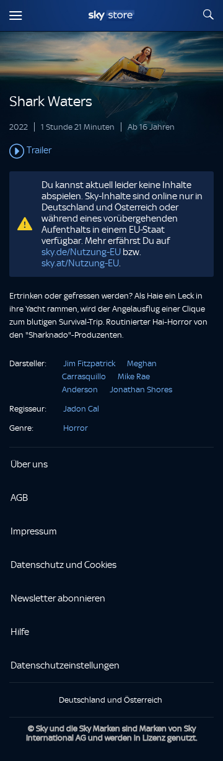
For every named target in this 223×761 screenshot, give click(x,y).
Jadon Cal (81, 408)
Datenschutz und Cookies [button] (63, 564)
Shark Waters (50, 101)
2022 (18, 127)
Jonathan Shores (141, 389)
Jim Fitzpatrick (89, 363)
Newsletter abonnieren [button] (58, 598)
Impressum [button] (34, 531)
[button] (111, 151)
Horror (75, 428)
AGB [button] (19, 497)
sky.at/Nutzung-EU (80, 263)
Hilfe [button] (20, 631)
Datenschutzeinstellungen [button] (65, 665)
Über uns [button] (29, 464)
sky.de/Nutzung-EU (81, 252)
